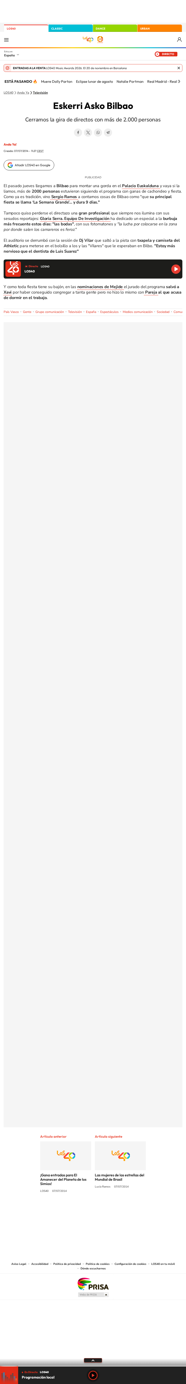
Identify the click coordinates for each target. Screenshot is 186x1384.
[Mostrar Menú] (6, 39)
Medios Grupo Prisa (93, 1294)
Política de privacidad (67, 1264)
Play (93, 1375)
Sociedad (163, 312)
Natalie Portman (130, 81)
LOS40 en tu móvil (163, 1264)
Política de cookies (98, 1264)
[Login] (180, 40)
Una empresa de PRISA (93, 1283)
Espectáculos (109, 312)
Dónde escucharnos (93, 1268)
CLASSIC (57, 28)
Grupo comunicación (49, 312)
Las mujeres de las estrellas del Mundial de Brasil (119, 1177)
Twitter (88, 132)
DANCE (100, 28)
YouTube (84, 1208)
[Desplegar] (93, 1360)
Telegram (108, 132)
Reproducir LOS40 (176, 269)
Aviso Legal (18, 1264)
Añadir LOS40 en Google (32, 165)
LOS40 (11, 28)
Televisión (40, 93)
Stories (120, 1208)
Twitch (111, 1208)
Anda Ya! (10, 144)
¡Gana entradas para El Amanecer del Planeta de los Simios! (63, 1179)
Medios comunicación (138, 312)
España (9, 55)
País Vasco (11, 312)
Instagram (65, 1208)
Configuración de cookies (130, 1264)
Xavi (8, 292)
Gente (27, 312)
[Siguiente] (179, 81)
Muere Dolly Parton (56, 81)
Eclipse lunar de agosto (94, 81)
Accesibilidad (39, 1264)
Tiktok (74, 1208)
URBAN (145, 28)
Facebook (78, 132)
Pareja (151, 292)
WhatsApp (98, 132)
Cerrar (179, 68)
